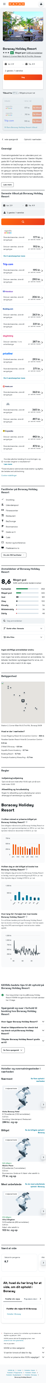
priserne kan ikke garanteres (13, 1340)
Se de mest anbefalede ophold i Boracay (35, 1185)
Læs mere (8, 464)
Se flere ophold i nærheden (38, 1079)
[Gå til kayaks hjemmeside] (17, 4)
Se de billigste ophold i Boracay (35, 1131)
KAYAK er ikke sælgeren (14, 1348)
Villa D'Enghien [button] (8, 1219)
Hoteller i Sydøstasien (13, 1375)
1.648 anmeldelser (34, 52)
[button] (4, 4)
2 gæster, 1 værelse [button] (14, 70)
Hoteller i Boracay (14, 1314)
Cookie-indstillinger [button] (9, 475)
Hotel (19, 1370)
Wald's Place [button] (7, 1165)
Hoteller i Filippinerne (14, 1373)
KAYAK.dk (11, 1370)
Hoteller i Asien (29, 1370)
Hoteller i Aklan (30, 1373)
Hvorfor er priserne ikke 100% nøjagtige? (21, 1357)
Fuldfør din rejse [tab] (12, 1299)
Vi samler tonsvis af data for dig (17, 1352)
